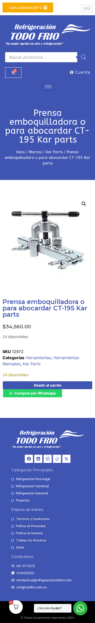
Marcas (35, 152)
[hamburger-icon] (86, 8)
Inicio (20, 152)
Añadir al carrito (48, 385)
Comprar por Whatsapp (35, 393)
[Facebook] (29, 459)
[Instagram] (48, 459)
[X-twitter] (66, 459)
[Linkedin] (38, 459)
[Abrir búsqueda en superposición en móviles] (47, 57)
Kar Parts (54, 152)
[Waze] (57, 459)
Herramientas (38, 357)
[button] (83, 203)
